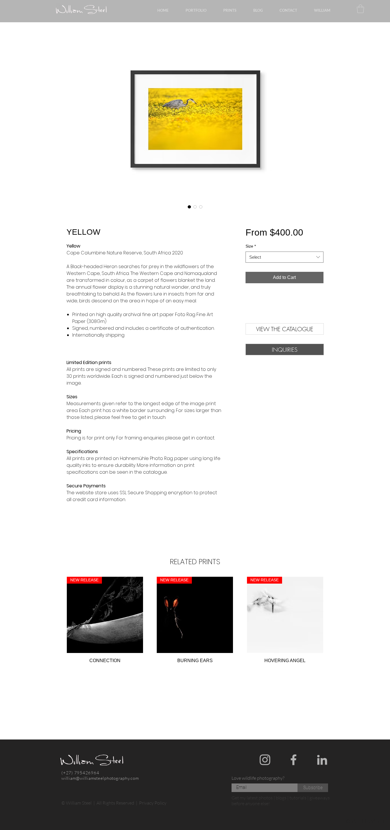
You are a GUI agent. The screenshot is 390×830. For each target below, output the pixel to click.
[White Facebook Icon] (293, 760)
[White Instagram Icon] (265, 760)
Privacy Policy (152, 803)
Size (251, 246)
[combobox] (284, 257)
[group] (195, 620)
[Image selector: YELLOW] (189, 207)
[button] (285, 349)
